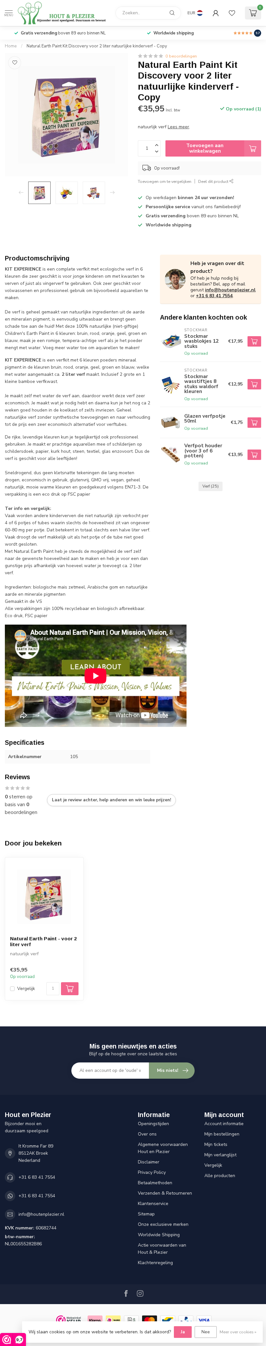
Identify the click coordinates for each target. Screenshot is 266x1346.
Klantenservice (153, 1203)
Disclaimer (148, 1162)
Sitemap (146, 1214)
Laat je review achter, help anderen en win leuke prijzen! (111, 800)
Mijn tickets (215, 1144)
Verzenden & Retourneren (165, 1193)
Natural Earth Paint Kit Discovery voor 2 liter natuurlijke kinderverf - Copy (97, 46)
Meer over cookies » (238, 1332)
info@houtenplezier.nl (230, 290)
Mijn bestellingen (221, 1134)
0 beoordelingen (181, 56)
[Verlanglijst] (232, 12)
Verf (210, 486)
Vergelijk (26, 988)
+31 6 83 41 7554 (214, 296)
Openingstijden (153, 1124)
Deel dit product (213, 181)
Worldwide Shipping (159, 1235)
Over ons (147, 1134)
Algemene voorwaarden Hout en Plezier (163, 1148)
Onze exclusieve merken (163, 1224)
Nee (205, 1332)
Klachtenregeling (155, 1263)
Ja (183, 1332)
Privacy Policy (152, 1172)
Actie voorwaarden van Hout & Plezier (162, 1248)
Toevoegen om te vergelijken (164, 181)
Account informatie (224, 1124)
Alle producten (219, 1176)
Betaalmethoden (155, 1183)
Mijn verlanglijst (220, 1155)
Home (11, 46)
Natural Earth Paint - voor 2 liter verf (43, 941)
